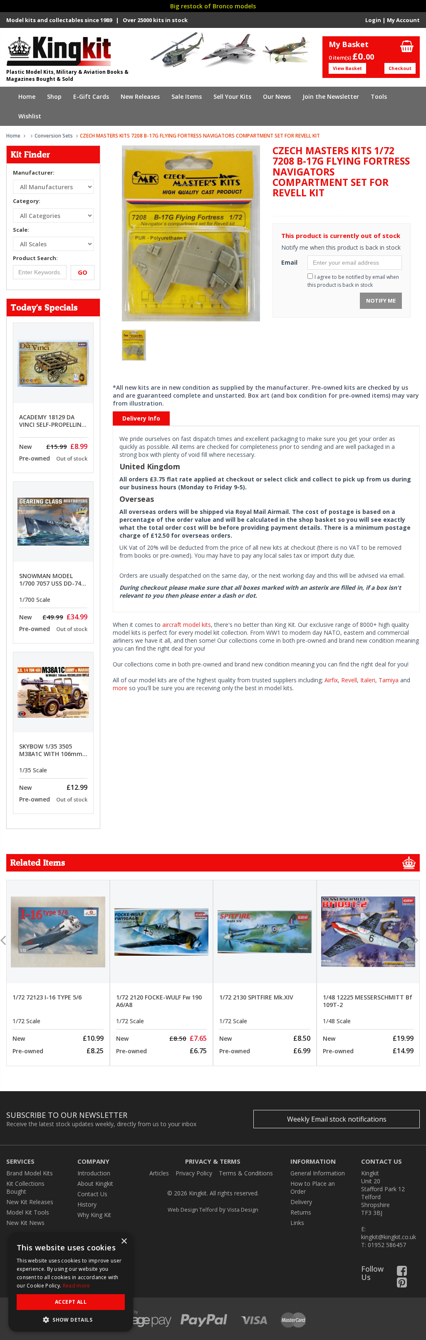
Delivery (301, 1202)
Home (26, 96)
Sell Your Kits (232, 96)
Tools (379, 96)
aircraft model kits (186, 625)
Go (82, 272)
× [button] (124, 1241)
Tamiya (389, 680)
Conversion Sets (54, 135)
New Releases (140, 96)
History (87, 1204)
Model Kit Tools (27, 1212)
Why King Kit (94, 1215)
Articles (159, 1173)
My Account (403, 20)
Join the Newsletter (330, 96)
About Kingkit (95, 1183)
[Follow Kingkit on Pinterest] (402, 1284)
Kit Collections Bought (25, 1187)
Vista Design (242, 1209)
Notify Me (381, 300)
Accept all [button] (71, 1301)
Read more (76, 1285)
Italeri (367, 680)
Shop (54, 96)
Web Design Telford (193, 1209)
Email (289, 262)
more (120, 688)
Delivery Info (141, 418)
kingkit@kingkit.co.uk (388, 1237)
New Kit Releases (29, 1202)
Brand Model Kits (29, 1173)
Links (297, 1223)
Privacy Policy (194, 1173)
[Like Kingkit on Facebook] (402, 1273)
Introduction (93, 1173)
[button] (71, 1319)
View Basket (347, 68)
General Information (317, 1173)
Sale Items (186, 96)
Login (373, 20)
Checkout (400, 68)
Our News (277, 96)
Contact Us (92, 1194)
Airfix (331, 680)
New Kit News (25, 1223)
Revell (349, 680)
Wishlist (29, 116)
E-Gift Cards (91, 96)
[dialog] (70, 1282)
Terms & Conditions (246, 1173)
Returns (300, 1212)
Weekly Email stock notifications (336, 1119)
